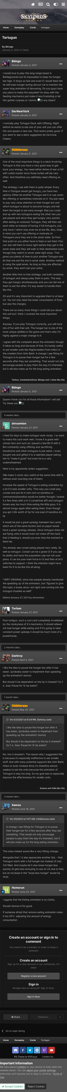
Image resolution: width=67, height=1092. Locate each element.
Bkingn (9, 46)
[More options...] (60, 64)
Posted (24, 65)
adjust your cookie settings (41, 1070)
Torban (15, 379)
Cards (25, 50)
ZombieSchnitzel (28, 379)
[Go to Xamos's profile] (6, 807)
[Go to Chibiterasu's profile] (6, 151)
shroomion (19, 423)
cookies (22, 1066)
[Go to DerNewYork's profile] (6, 113)
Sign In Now (33, 996)
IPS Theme (19, 1056)
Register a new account (33, 976)
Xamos (43, 788)
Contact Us (47, 1056)
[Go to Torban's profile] (6, 610)
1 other (53, 379)
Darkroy (17, 655)
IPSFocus (32, 1056)
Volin (54, 788)
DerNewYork (20, 111)
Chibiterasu (42, 819)
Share (16, 1017)
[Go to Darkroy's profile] (6, 657)
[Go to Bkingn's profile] (6, 63)
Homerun (18, 887)
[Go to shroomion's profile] (6, 425)
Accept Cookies (13, 1086)
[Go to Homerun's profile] (6, 889)
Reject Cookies (35, 1086)
